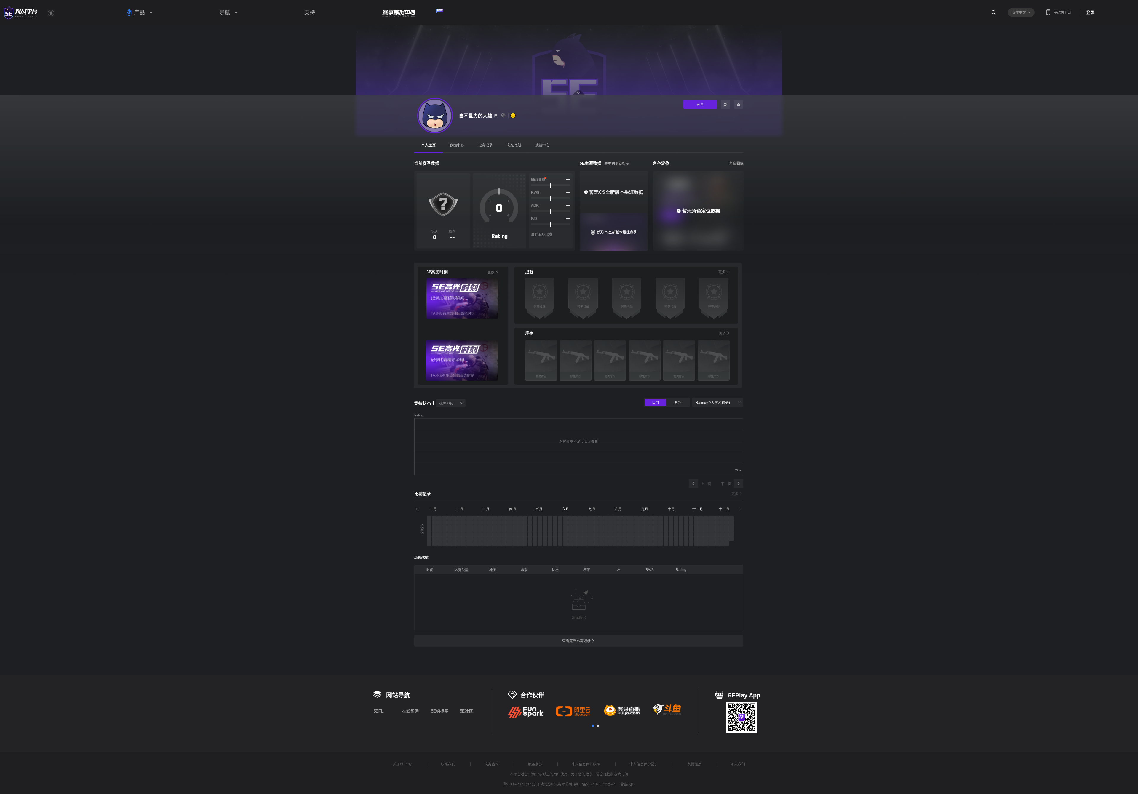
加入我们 (738, 763)
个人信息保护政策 (586, 763)
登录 (1090, 12)
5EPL (378, 711)
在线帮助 (410, 711)
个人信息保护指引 (643, 763)
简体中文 (1019, 12)
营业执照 (627, 784)
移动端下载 (1062, 12)
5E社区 (466, 711)
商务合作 (492, 763)
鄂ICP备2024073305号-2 (594, 784)
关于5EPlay (402, 763)
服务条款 (535, 763)
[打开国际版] (51, 13)
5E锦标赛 (439, 711)
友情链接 (694, 763)
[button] (593, 726)
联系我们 (448, 763)
